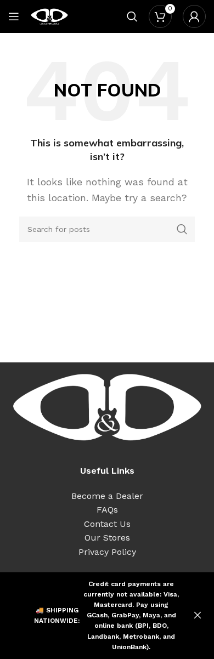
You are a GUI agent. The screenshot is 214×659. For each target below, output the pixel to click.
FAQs (107, 509)
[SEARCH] (182, 229)
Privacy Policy (107, 552)
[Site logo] (49, 15)
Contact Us (107, 524)
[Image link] (107, 407)
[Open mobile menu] (14, 16)
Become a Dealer (107, 496)
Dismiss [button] (197, 615)
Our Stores (107, 537)
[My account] (194, 16)
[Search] (132, 16)
